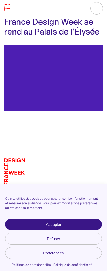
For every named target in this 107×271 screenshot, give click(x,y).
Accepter (53, 224)
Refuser (53, 238)
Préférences (53, 253)
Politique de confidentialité (31, 265)
